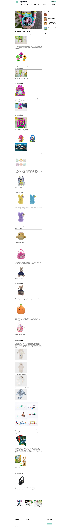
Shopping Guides (19, 505)
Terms (16, 524)
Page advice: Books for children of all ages (52, 23)
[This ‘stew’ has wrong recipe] (45, 14)
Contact (16, 526)
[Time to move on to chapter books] (45, 28)
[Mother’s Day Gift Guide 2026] (38, 503)
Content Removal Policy (19, 523)
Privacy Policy (17, 525)
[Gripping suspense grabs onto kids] (45, 19)
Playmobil (31, 155)
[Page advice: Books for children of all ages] (45, 23)
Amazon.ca (34, 453)
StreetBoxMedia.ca (39, 521)
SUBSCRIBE (53, 1)
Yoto (31, 453)
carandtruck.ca (28, 523)
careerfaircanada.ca (29, 524)
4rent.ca (27, 522)
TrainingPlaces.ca (39, 522)
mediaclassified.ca (29, 521)
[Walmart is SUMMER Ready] (19, 503)
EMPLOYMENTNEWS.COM (40, 523)
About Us (16, 522)
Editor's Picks (36, 506)
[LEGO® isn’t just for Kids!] (29, 503)
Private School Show (18, 521)
